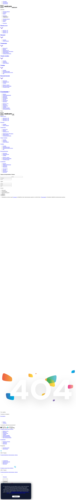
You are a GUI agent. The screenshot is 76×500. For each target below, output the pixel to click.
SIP (3, 73)
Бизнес (4, 13)
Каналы (4, 49)
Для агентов (5, 3)
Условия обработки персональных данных (9, 454)
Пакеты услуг (4, 25)
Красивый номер (6, 71)
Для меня (5, 1)
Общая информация (7, 95)
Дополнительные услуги (8, 72)
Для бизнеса (5, 2)
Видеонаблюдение (5, 75)
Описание (5, 61)
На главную (2, 416)
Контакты (5, 101)
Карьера (4, 94)
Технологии (5, 100)
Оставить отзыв (6, 87)
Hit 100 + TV (5, 30)
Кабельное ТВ (6, 50)
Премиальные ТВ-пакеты (8, 51)
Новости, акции (6, 84)
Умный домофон (4, 56)
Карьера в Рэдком (6, 441)
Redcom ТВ (5, 129)
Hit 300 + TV (5, 31)
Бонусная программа (7, 86)
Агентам (4, 12)
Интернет (2, 35)
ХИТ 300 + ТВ (6, 119)
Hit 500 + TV (5, 32)
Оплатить (5, 15)
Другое (3, 193)
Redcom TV (5, 48)
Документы (5, 98)
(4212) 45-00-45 (10, 429)
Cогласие (15, 197)
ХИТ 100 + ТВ (6, 118)
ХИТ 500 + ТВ (6, 120)
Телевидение (3, 43)
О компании (4, 91)
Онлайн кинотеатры (7, 53)
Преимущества (6, 81)
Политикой (43, 197)
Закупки (4, 99)
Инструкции (5, 448)
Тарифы (4, 39)
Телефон (2, 65)
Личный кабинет (6, 11)
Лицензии (5, 96)
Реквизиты (5, 97)
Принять (16, 496)
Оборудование (6, 40)
